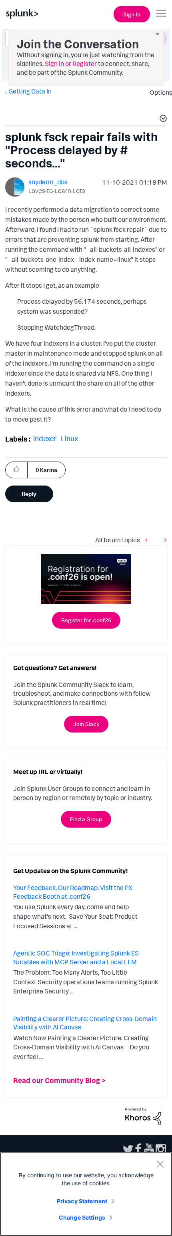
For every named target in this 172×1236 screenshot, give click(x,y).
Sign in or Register (71, 64)
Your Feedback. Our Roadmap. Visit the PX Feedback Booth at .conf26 (72, 892)
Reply (29, 493)
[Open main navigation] (161, 13)
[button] (162, 119)
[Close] (160, 1164)
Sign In (131, 14)
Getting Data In (30, 91)
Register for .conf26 (86, 620)
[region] (86, 1194)
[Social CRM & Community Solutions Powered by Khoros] (143, 1115)
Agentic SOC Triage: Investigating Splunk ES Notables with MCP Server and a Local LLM (76, 957)
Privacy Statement (82, 1201)
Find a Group (86, 819)
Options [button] (158, 92)
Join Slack (86, 724)
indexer (45, 438)
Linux (69, 438)
